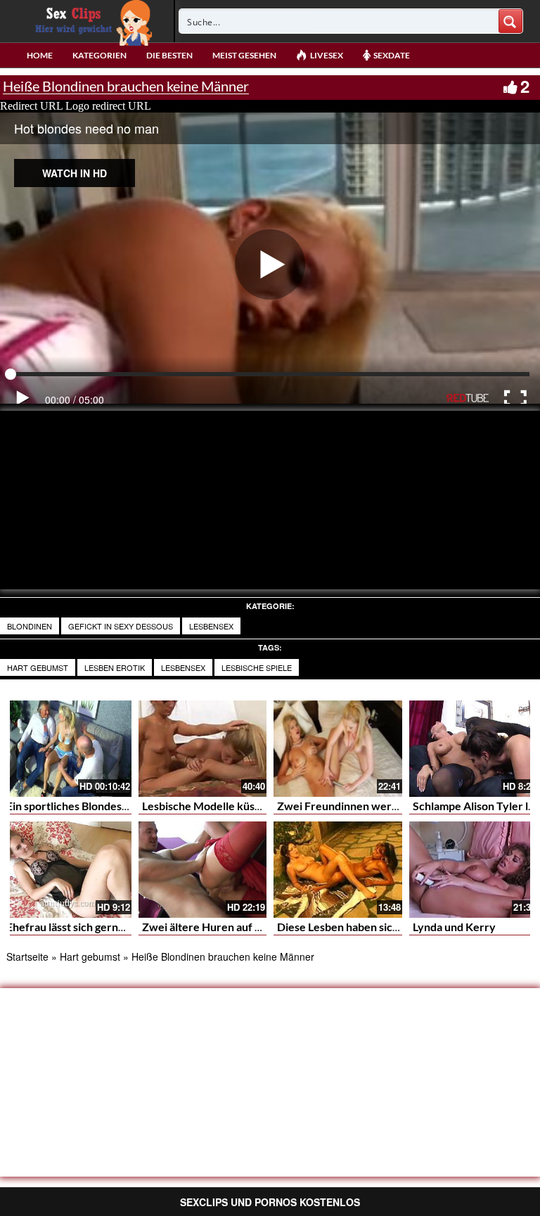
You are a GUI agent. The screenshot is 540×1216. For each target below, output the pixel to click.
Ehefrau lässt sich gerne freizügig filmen (105, 926)
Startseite (27, 956)
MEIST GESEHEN (244, 55)
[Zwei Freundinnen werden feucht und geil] (338, 748)
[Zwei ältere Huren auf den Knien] (203, 869)
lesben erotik (114, 667)
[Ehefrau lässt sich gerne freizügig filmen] (67, 869)
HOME (40, 55)
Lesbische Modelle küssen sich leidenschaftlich (258, 805)
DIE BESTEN (169, 55)
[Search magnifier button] (510, 21)
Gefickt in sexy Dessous (120, 626)
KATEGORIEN (99, 55)
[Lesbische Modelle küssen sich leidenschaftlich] (203, 748)
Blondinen (29, 626)
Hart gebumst (37, 667)
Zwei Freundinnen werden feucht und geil (382, 805)
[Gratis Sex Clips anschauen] (90, 21)
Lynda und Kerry (454, 926)
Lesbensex (211, 626)
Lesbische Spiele (256, 667)
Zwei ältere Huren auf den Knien (223, 926)
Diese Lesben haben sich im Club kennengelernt (396, 926)
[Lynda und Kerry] (473, 869)
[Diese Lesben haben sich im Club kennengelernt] (338, 869)
